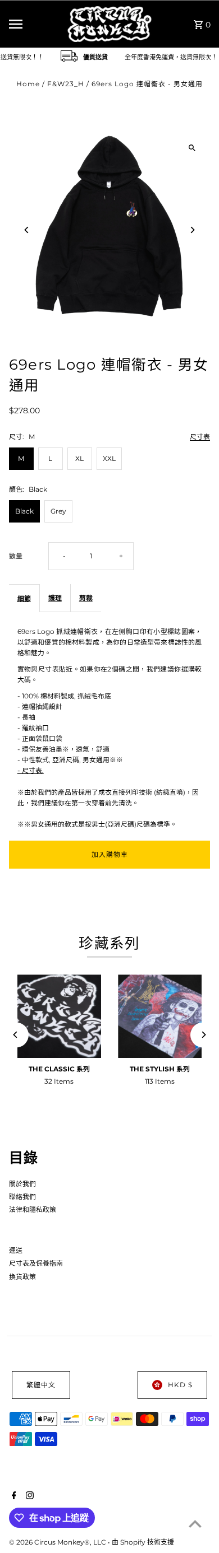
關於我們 (22, 1183)
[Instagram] (28, 1496)
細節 (24, 598)
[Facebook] (12, 1496)
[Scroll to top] (195, 1523)
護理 (55, 598)
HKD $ (180, 1385)
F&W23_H (65, 84)
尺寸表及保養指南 (36, 1263)
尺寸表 (200, 437)
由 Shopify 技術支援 (143, 1542)
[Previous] (27, 229)
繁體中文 (41, 1385)
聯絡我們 (22, 1196)
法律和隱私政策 (32, 1209)
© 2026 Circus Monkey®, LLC (58, 1542)
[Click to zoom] (191, 147)
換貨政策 (22, 1276)
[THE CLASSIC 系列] (59, 1016)
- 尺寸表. (30, 770)
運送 (15, 1250)
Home (28, 84)
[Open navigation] (33, 24)
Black (24, 511)
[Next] (191, 229)
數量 (15, 556)
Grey (58, 511)
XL (79, 458)
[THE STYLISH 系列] (160, 1016)
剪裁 (86, 598)
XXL (109, 458)
